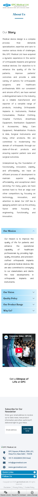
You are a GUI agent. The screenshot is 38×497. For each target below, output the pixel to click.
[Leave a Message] (32, 492)
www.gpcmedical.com (17, 467)
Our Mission (9, 231)
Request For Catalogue (19, 495)
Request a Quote (6, 495)
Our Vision (8, 292)
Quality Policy (10, 298)
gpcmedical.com (22, 482)
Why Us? (7, 310)
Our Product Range (13, 304)
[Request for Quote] (5, 492)
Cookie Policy (29, 487)
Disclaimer (7, 487)
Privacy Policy (18, 487)
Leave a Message (32, 495)
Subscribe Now (27, 430)
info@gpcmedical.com (17, 463)
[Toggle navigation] (34, 5)
